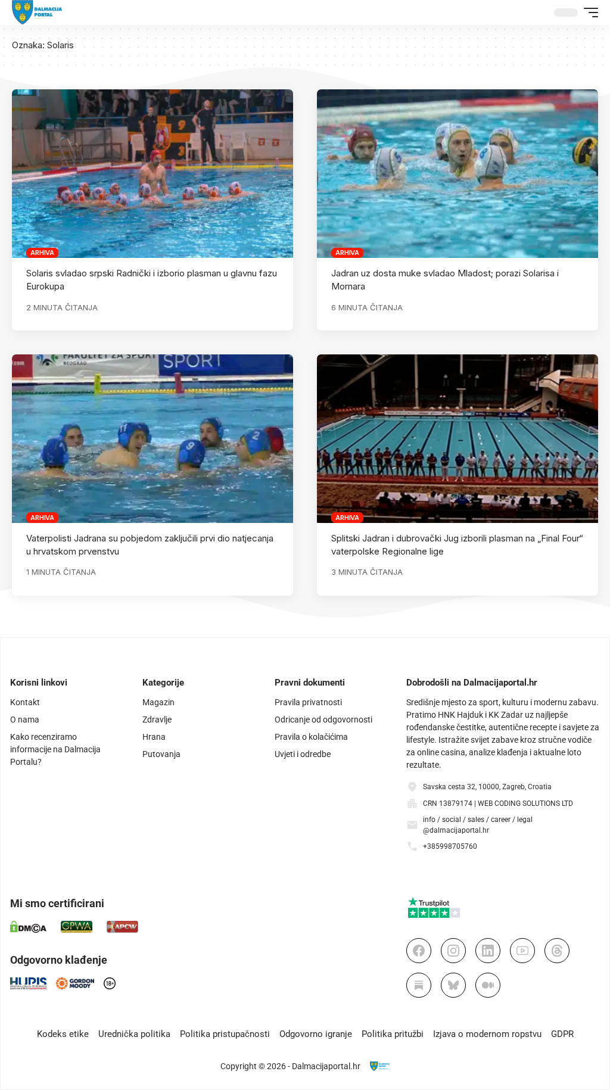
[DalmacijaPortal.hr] (37, 12)
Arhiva (42, 252)
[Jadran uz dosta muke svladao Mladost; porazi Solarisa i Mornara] (457, 173)
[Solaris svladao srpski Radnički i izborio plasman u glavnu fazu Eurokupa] (152, 173)
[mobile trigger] (588, 12)
